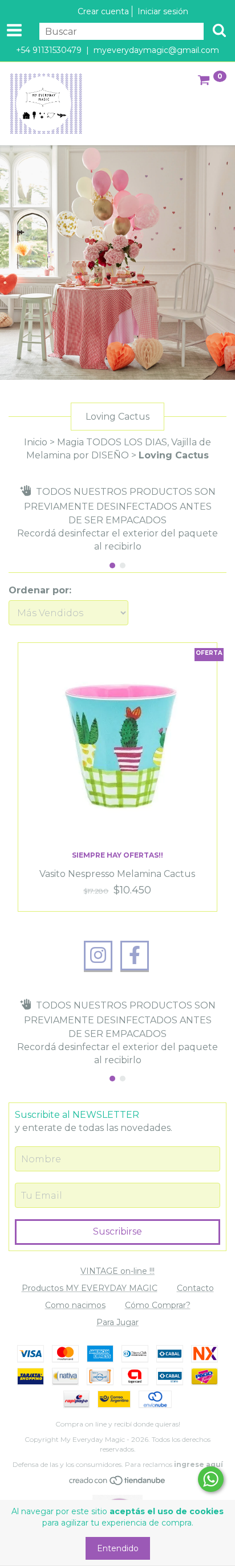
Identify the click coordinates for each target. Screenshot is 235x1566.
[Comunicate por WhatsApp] (211, 1479)
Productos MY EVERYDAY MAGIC (89, 1288)
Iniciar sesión (162, 11)
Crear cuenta (103, 11)
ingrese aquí (198, 1464)
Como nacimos (75, 1305)
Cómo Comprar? (158, 1305)
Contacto (195, 1288)
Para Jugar (117, 1322)
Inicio (35, 442)
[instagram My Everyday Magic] (98, 955)
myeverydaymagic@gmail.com (156, 50)
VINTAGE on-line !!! (117, 1271)
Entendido (118, 1548)
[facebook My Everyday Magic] (134, 955)
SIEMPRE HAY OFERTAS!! (117, 855)
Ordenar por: (40, 590)
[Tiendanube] (118, 1483)
